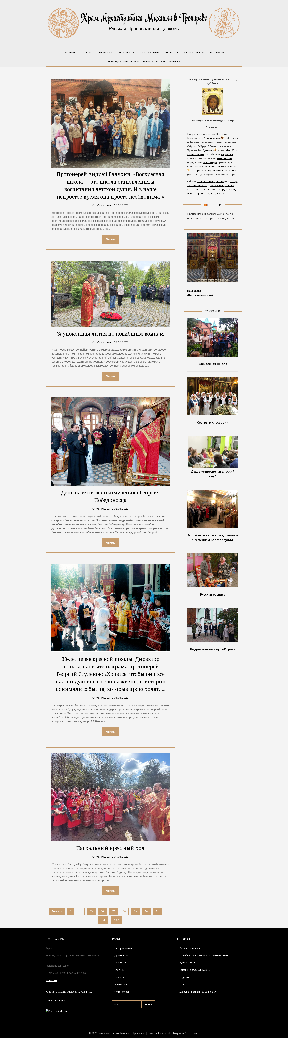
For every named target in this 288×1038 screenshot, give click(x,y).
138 (104, 919)
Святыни (119, 969)
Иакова (212, 166)
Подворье (120, 962)
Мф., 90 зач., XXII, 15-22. (210, 193)
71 (157, 911)
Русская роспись (189, 962)
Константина (224, 158)
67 (113, 911)
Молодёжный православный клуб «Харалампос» (144, 61)
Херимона (227, 154)
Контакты (217, 52)
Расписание (121, 984)
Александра (210, 162)
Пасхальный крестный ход (110, 848)
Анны (198, 166)
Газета (183, 984)
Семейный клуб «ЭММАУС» (195, 969)
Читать (110, 239)
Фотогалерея (194, 52)
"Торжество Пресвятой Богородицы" (215, 170)
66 (102, 911)
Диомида (208, 150)
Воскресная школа (190, 948)
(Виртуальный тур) (200, 295)
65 (91, 911)
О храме (87, 52)
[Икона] (212, 113)
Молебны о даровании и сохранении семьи (204, 955)
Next (117, 919)
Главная (70, 52)
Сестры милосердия (212, 422)
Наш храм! (194, 290)
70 (146, 911)
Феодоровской (227, 166)
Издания (184, 977)
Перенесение (212, 138)
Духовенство (121, 955)
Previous (57, 911)
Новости (105, 52)
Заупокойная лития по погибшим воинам (110, 333)
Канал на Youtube (56, 1000)
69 (135, 911)
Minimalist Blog (170, 1033)
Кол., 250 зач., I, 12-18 (211, 181)
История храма (123, 948)
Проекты (171, 52)
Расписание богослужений (138, 52)
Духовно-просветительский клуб (198, 991)
